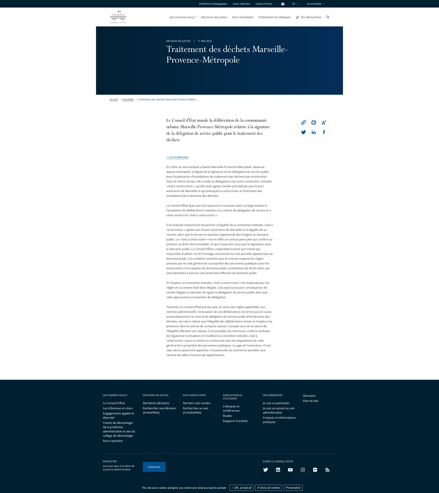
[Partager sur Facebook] (324, 132)
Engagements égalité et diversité (118, 415)
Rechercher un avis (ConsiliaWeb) (195, 410)
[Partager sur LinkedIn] (314, 132)
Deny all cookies (269, 487)
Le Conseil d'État (114, 403)
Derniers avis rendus (196, 403)
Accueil (114, 99)
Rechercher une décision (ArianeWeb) (159, 410)
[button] (183, 17)
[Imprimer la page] (314, 122)
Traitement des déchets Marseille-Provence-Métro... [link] (168, 99)
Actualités (128, 99)
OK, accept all (242, 487)
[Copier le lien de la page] (304, 122)
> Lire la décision (177, 157)
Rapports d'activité (235, 421)
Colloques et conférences (231, 408)
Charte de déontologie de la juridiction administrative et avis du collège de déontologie (119, 429)
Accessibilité (314, 3)
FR (293, 3)
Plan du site (310, 401)
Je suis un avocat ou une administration (279, 410)
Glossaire (309, 396)
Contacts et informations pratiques (279, 420)
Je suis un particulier (276, 403)
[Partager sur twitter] (304, 132)
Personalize (293, 487)
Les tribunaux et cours (118, 408)
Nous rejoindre (113, 441)
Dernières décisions (156, 403)
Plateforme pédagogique (213, 3)
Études (227, 416)
